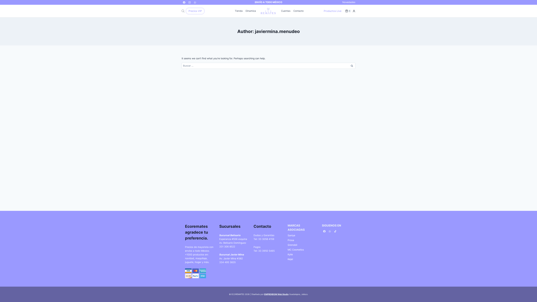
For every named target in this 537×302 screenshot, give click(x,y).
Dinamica (251, 11)
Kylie (290, 254)
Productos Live (332, 11)
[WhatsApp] (195, 2)
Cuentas (285, 11)
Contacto (298, 11)
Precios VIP (195, 11)
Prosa (291, 240)
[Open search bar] (183, 11)
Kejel (290, 259)
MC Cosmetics (296, 249)
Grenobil (292, 245)
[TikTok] (335, 231)
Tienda (239, 11)
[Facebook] (184, 2)
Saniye (291, 235)
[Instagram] (189, 2)
